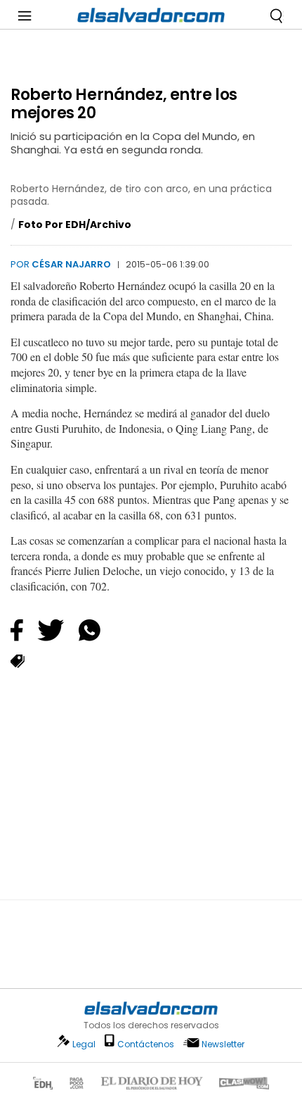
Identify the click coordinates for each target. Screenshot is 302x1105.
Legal (84, 1044)
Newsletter (223, 1044)
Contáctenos (145, 1044)
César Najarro (71, 264)
